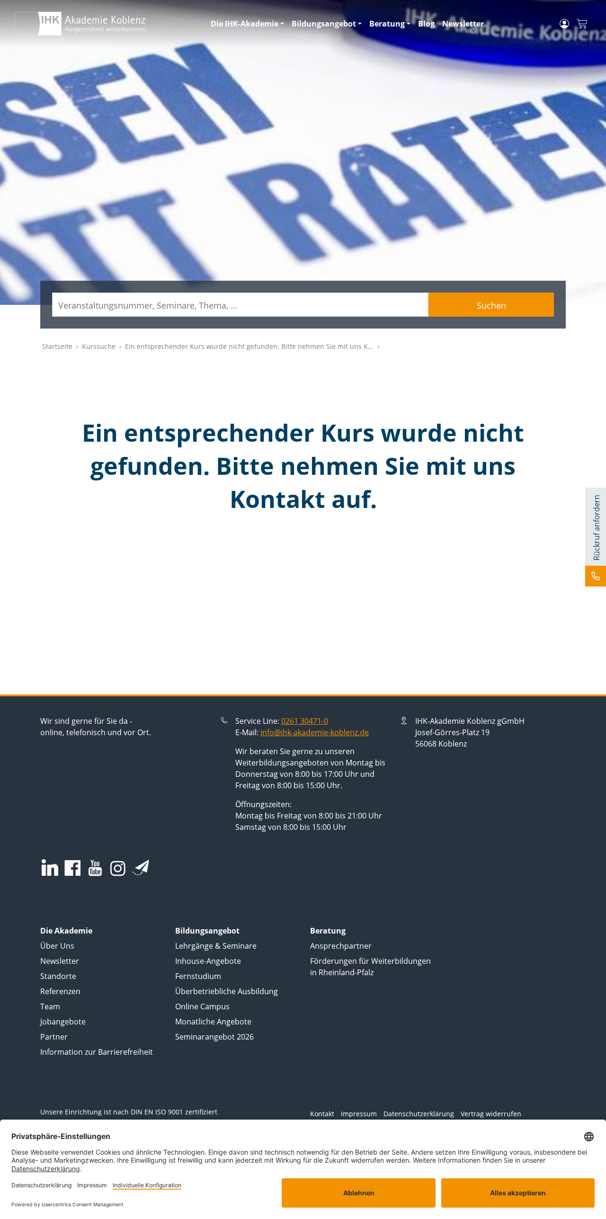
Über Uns (57, 946)
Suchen (491, 305)
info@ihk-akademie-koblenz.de (314, 732)
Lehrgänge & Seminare (216, 946)
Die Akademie (66, 930)
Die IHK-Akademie (244, 23)
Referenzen (60, 991)
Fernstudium (198, 976)
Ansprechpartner (341, 946)
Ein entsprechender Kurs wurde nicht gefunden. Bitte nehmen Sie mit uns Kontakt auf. (263, 346)
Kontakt (322, 1113)
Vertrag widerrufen (491, 1113)
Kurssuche (99, 346)
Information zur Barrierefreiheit (96, 1052)
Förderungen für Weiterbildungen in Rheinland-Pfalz (370, 967)
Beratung (387, 23)
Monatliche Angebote (213, 1021)
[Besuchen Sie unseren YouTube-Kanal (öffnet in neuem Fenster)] (95, 869)
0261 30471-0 (304, 721)
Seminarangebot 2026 (214, 1037)
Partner (54, 1037)
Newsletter (463, 23)
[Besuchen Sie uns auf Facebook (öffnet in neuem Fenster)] (72, 869)
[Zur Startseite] (106, 24)
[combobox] (240, 305)
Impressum (359, 1113)
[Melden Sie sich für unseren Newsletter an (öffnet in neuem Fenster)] (141, 867)
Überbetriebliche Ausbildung (226, 991)
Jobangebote (63, 1021)
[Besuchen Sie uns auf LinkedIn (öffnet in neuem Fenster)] (50, 867)
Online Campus (202, 1006)
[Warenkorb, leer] (582, 24)
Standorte (58, 976)
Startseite (57, 346)
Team (50, 1006)
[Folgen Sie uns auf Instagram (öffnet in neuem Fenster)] (117, 868)
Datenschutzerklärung (418, 1113)
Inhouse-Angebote (208, 961)
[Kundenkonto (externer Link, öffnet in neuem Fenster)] (564, 23)
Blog (426, 23)
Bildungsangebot (324, 23)
